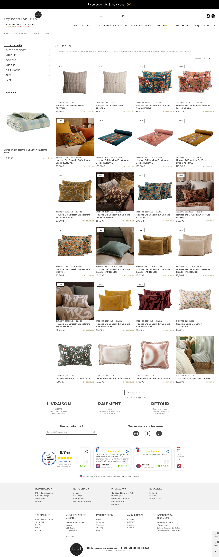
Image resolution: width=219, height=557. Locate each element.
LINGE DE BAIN (142, 26)
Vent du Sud (39, 522)
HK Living (38, 530)
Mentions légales (117, 496)
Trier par (197, 59)
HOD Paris (130, 519)
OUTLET (211, 26)
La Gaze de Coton (155, 499)
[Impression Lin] (23, 16)
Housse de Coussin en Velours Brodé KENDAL (153, 107)
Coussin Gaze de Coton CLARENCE (189, 325)
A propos (76, 493)
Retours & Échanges (42, 496)
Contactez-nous (78, 499)
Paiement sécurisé (117, 501)
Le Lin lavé (153, 493)
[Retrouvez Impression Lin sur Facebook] (147, 433)
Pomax (37, 528)
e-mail (32, 25)
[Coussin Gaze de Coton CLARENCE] (195, 301)
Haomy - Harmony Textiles (75, 522)
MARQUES (198, 26)
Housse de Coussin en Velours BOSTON (153, 216)
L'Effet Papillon (71, 528)
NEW (75, 26)
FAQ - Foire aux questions (44, 493)
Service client (40, 499)
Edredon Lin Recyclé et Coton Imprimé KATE (25, 151)
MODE (185, 26)
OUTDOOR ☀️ (161, 26)
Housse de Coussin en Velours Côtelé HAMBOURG (113, 270)
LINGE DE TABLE (121, 26)
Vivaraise (69, 525)
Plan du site (115, 504)
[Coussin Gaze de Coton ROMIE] (115, 355)
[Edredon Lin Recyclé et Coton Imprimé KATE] (28, 122)
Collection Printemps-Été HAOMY (168, 528)
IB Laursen (100, 525)
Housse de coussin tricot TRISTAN (70, 107)
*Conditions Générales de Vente (122, 493)
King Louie (130, 525)
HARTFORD (131, 522)
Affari (98, 530)
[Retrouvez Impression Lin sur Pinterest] (159, 433)
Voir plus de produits (135, 393)
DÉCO (175, 26)
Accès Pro (24, 27)
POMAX (99, 519)
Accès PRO (39, 501)
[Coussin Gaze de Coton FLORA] (75, 355)
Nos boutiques (78, 496)
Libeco (68, 533)
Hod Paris (38, 525)
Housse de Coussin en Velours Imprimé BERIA (73, 216)
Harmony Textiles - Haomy (44, 519)
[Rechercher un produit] (123, 16)
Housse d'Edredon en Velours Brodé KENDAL (112, 161)
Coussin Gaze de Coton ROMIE (113, 378)
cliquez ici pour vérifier (130, 476)
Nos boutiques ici (11, 27)
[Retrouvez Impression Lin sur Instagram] (136, 433)
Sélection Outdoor (163, 525)
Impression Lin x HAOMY (165, 522)
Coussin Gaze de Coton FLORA (73, 378)
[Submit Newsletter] (94, 432)
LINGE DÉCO (85, 26)
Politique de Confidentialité (120, 499)
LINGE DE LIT (102, 26)
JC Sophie (130, 528)
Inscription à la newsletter (82, 501)
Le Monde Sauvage (72, 531)
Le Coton (152, 496)
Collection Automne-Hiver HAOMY (169, 531)
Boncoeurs (100, 522)
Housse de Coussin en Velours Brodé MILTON (73, 325)
